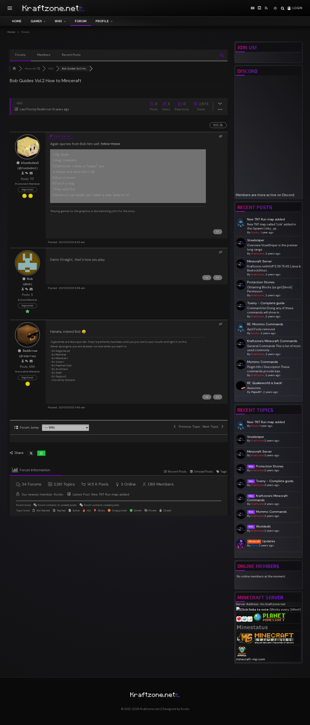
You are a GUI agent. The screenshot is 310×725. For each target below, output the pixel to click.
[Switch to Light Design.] (275, 8)
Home (17, 21)
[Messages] (31, 173)
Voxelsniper (255, 240)
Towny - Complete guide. (266, 303)
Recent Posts (71, 55)
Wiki (58, 21)
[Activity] (26, 173)
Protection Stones (261, 282)
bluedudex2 (30, 163)
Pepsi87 (256, 392)
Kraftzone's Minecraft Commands (272, 341)
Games (36, 21)
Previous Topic (188, 426)
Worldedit (263, 526)
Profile (102, 21)
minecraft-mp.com (250, 659)
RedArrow (44, 109)
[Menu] (9, 8)
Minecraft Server (259, 261)
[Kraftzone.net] (72, 8)
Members (43, 55)
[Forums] (14, 68)
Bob (30, 279)
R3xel (254, 545)
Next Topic (211, 426)
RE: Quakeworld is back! (264, 383)
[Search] (282, 8)
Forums (20, 55)
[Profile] (22, 173)
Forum (80, 21)
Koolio (58, 494)
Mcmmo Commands (262, 362)
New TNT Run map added (110, 494)
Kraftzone (257, 253)
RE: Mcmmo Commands (265, 324)
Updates (268, 541)
